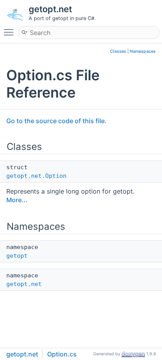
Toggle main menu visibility (10, 32)
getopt (17, 255)
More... (17, 200)
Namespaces (143, 51)
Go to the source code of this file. (56, 121)
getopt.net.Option (36, 175)
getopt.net (24, 284)
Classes (118, 51)
